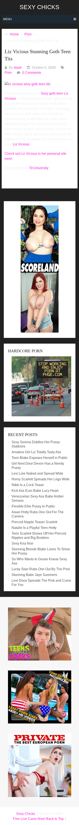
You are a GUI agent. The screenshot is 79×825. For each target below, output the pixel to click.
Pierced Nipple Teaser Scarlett (34, 522)
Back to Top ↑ (56, 819)
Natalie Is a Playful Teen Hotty (34, 528)
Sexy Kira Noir (22, 543)
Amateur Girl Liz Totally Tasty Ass (36, 452)
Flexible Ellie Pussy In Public (33, 506)
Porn (8, 72)
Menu (7, 19)
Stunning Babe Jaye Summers (34, 575)
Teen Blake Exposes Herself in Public (40, 458)
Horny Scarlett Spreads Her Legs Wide (41, 479)
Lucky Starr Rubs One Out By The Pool (41, 569)
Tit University (38, 168)
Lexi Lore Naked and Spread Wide (37, 473)
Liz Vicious (21, 144)
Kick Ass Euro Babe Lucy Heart (35, 490)
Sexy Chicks (39, 7)
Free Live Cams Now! (29, 819)
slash (18, 67)
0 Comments (31, 72)
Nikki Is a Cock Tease (28, 485)
